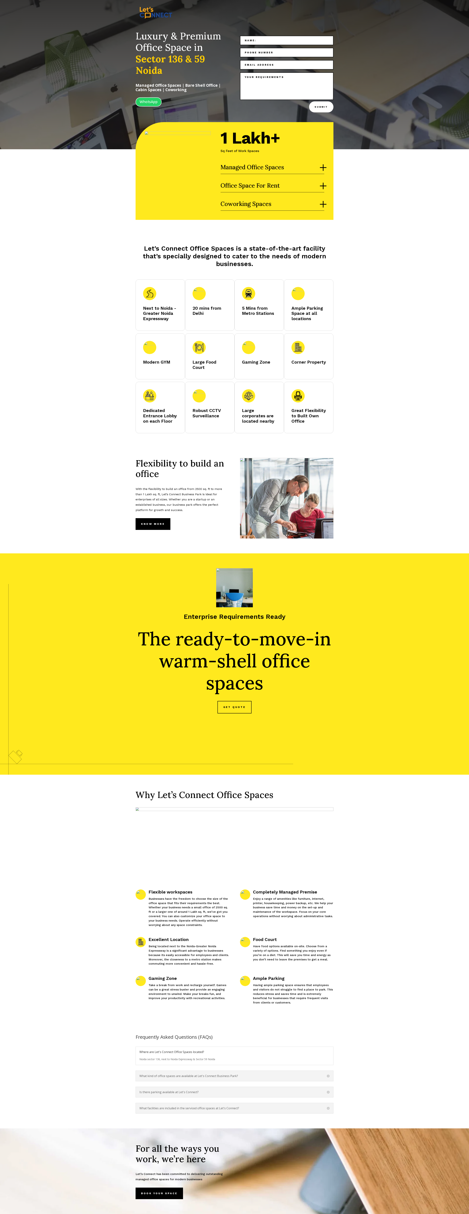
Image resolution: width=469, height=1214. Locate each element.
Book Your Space (159, 1193)
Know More (153, 523)
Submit (321, 107)
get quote (234, 707)
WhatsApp (149, 102)
